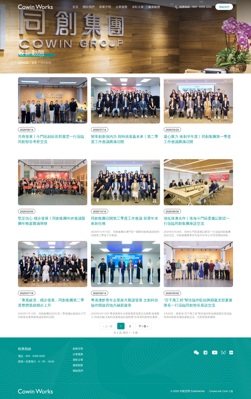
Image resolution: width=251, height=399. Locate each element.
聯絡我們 (224, 7)
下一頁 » (143, 326)
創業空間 (105, 7)
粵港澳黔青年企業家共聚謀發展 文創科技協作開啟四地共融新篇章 (124, 302)
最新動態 (154, 7)
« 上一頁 (107, 326)
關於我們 (89, 7)
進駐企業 (138, 7)
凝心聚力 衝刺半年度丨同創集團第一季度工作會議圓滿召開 (197, 139)
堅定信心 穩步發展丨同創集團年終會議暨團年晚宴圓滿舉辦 (51, 221)
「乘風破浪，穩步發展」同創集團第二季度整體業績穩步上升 (51, 302)
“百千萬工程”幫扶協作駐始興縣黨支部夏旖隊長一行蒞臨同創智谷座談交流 (198, 302)
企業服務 (121, 7)
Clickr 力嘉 (227, 391)
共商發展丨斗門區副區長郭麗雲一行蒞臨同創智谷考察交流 (51, 139)
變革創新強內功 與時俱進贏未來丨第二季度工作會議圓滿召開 (124, 139)
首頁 (75, 7)
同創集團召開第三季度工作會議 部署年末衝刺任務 (124, 221)
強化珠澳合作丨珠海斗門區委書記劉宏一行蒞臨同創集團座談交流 (197, 221)
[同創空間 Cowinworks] (35, 6)
